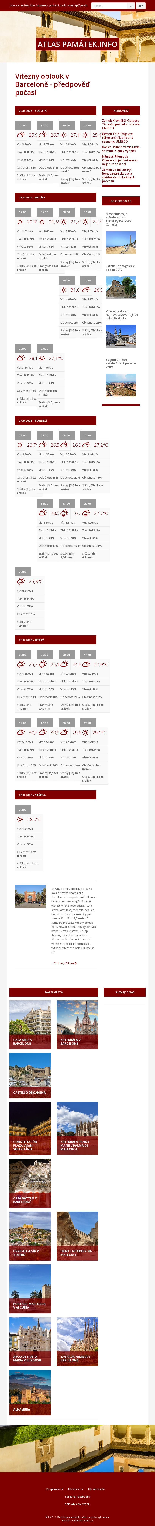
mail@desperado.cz (82, 1520)
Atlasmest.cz (75, 1489)
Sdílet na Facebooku (77, 1496)
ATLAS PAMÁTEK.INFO (78, 44)
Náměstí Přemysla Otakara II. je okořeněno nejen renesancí (120, 160)
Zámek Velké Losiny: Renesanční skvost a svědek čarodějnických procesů (118, 175)
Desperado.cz (54, 1489)
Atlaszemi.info (96, 1489)
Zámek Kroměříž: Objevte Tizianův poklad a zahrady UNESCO (121, 124)
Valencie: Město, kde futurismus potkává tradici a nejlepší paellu (49, 5)
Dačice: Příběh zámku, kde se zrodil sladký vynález (121, 149)
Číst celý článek (64, 963)
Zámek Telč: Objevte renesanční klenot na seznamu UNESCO (117, 137)
